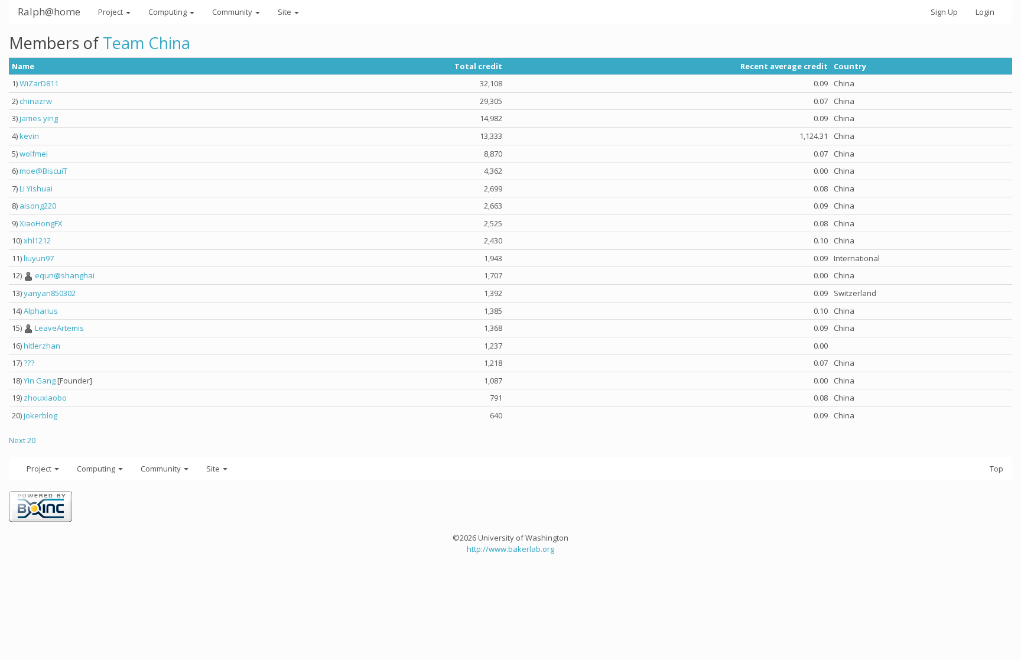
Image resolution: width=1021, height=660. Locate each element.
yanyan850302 (50, 293)
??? (29, 362)
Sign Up (944, 11)
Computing (168, 11)
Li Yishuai (36, 188)
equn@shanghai (65, 275)
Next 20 (22, 440)
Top (996, 468)
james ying (38, 118)
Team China (146, 43)
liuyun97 (39, 258)
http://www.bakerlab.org (510, 549)
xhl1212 (37, 240)
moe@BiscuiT (43, 170)
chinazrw (35, 101)
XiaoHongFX (41, 223)
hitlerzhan (42, 345)
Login (985, 11)
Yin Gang (40, 380)
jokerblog (40, 415)
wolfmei (33, 153)
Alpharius (41, 310)
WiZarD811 (38, 83)
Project (111, 11)
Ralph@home (49, 11)
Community (233, 11)
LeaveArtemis (59, 328)
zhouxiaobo (45, 397)
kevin (29, 136)
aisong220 (37, 205)
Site (285, 11)
